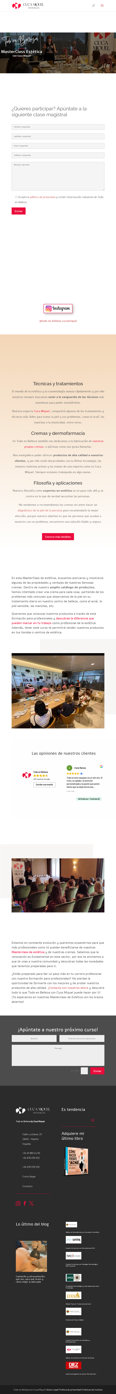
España (26, 1143)
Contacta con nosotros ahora (68, 988)
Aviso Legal (52, 1389)
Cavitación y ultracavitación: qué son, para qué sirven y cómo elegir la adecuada (30, 1279)
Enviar (18, 211)
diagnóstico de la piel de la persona (40, 510)
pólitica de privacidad (42, 197)
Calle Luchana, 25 (32, 1134)
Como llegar (29, 1176)
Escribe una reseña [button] (44, 784)
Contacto (27, 1186)
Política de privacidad (70, 1389)
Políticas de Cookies (92, 1389)
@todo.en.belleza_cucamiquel (58, 320)
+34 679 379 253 (30, 1157)
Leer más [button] (70, 791)
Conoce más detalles (58, 536)
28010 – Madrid (30, 1139)
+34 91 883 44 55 (31, 1152)
